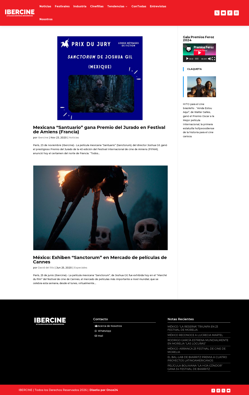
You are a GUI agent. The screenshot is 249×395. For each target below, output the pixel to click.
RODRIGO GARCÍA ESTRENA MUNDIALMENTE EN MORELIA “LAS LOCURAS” (198, 342)
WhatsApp (104, 330)
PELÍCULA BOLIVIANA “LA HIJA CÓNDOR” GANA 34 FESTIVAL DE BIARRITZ (195, 367)
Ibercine (43, 137)
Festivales (62, 6)
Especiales (80, 267)
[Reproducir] (187, 58)
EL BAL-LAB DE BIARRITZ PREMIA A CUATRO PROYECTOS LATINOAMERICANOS (197, 358)
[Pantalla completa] (213, 58)
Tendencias (115, 6)
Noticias (45, 6)
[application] (199, 52)
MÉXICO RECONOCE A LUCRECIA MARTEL (195, 335)
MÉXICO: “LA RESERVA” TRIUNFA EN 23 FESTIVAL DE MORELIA (193, 328)
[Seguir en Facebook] (229, 12)
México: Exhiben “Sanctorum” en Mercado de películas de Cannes (100, 260)
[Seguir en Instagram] (236, 12)
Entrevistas (158, 6)
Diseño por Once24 (104, 390)
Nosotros (46, 19)
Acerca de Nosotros (110, 325)
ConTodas (138, 6)
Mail (100, 335)
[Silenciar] (209, 58)
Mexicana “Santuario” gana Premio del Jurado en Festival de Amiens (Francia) (99, 129)
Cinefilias (96, 6)
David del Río (46, 267)
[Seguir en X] (217, 12)
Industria (79, 6)
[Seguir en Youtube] (223, 12)
